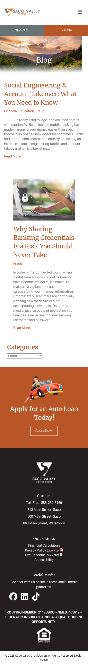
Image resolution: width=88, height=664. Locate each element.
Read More (12, 156)
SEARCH (22, 30)
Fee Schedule (35, 555)
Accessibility (44, 560)
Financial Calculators (44, 545)
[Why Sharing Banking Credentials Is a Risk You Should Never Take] (44, 200)
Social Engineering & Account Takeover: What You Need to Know (40, 93)
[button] (13, 596)
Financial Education (19, 111)
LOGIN (66, 30)
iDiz (46, 660)
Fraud (40, 111)
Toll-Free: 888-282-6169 (44, 503)
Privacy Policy (35, 550)
